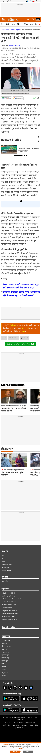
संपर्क (3, 556)
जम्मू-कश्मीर (5, 672)
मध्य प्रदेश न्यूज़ (6, 652)
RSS (31, 725)
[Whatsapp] (34, 98)
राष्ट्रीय (18, 30)
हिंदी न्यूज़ (13, 325)
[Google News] (6, 98)
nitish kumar (13, 338)
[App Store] (29, 698)
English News (6, 570)
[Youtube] (20, 687)
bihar (4, 338)
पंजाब (3, 664)
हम (2, 558)
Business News (7, 608)
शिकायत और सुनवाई (7, 564)
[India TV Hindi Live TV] (38, 19)
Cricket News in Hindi (9, 605)
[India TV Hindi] (13, 19)
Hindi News (5, 30)
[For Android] (11, 710)
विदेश (18, 24)
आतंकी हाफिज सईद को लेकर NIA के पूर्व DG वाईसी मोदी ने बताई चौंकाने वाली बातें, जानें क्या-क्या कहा (13, 408)
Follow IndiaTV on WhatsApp (18, 344)
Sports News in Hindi (9, 602)
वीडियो (7, 24)
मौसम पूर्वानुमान (5, 581)
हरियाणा (4, 667)
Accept (15, 751)
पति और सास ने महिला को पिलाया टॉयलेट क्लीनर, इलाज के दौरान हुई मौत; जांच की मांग (13, 472)
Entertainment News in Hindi (11, 599)
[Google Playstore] (11, 698)
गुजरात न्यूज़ (5, 661)
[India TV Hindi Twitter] (32, 1)
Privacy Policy (30, 722)
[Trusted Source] (18, 98)
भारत (13, 24)
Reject (28, 751)
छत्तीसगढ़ (4, 669)
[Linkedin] (26, 687)
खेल (31, 24)
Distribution (20, 728)
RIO (36, 725)
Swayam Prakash (15, 45)
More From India (13, 385)
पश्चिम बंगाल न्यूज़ (6, 646)
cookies (20, 748)
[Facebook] (5, 687)
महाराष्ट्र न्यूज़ (5, 655)
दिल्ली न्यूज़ (4, 643)
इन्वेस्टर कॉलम (5, 567)
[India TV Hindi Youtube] (33, 1)
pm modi (24, 338)
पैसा (36, 24)
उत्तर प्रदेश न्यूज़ (6, 640)
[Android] (28, 1)
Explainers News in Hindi (10, 613)
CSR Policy (7, 725)
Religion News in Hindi (9, 610)
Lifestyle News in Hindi (9, 619)
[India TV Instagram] (15, 687)
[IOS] (26, 1)
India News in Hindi (8, 593)
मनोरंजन (25, 24)
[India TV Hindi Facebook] (30, 1)
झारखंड (4, 675)
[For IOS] (29, 710)
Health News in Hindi (9, 616)
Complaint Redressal (20, 725)
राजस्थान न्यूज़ (5, 658)
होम (2, 24)
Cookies (6, 745)
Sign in (38, 1)
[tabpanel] (20, 149)
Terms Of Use (18, 722)
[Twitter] (10, 687)
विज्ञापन (3, 561)
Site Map (8, 722)
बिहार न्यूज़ (4, 649)
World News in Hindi (8, 596)
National (25, 328)
